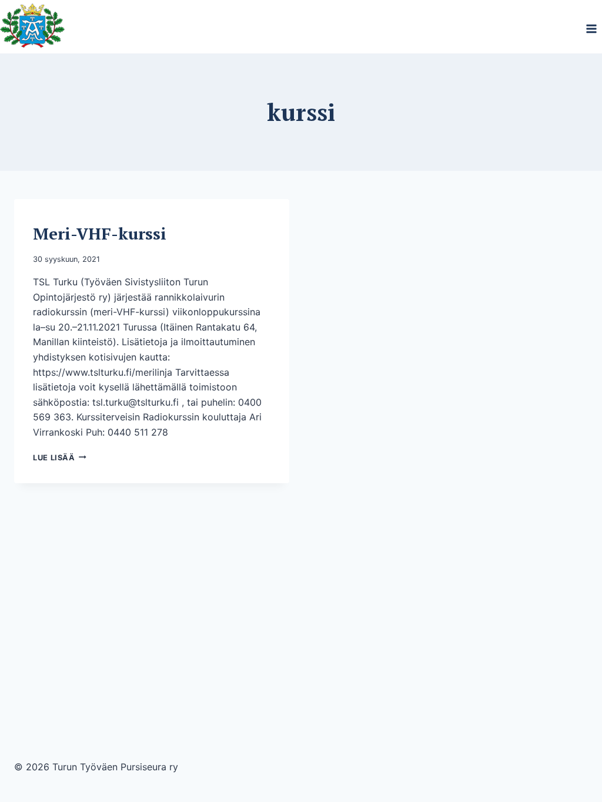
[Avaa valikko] (591, 28)
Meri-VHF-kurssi (99, 233)
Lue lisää (59, 457)
